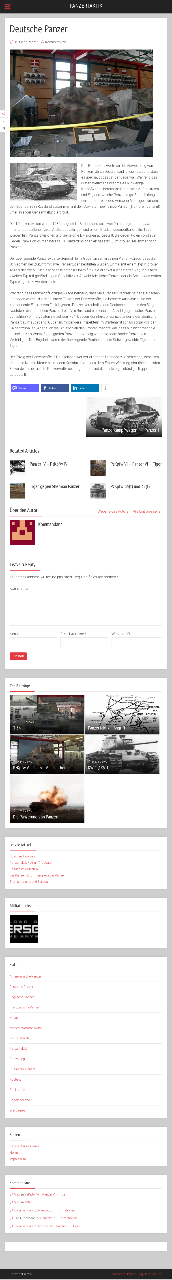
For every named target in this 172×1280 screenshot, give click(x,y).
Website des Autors (113, 511)
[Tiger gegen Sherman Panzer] (17, 491)
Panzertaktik (86, 6)
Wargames (17, 1110)
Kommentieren (55, 42)
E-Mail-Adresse (73, 634)
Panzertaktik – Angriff (106, 728)
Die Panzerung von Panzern (36, 817)
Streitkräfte (17, 1090)
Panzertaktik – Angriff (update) (31, 862)
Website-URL (122, 634)
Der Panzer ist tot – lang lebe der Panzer (37, 875)
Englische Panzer (22, 997)
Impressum (18, 1159)
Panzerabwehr (20, 1038)
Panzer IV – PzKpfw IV (48, 464)
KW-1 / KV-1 (98, 767)
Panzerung (17, 1059)
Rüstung (16, 1079)
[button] (25, 388)
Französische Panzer (25, 1007)
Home (14, 1152)
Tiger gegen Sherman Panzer (55, 486)
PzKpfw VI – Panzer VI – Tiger (136, 464)
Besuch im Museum (24, 869)
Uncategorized (20, 1100)
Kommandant (24, 1210)
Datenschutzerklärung (25, 1146)
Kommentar (19, 588)
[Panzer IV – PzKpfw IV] (17, 468)
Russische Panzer (22, 1069)
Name (16, 634)
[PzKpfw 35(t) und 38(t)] (98, 491)
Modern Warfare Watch (26, 1028)
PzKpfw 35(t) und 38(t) (130, 486)
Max (17, 1194)
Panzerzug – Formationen (56, 1210)
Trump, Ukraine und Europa (29, 881)
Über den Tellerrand (23, 856)
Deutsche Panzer (26, 42)
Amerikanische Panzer (25, 976)
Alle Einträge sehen (147, 511)
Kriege (14, 1017)
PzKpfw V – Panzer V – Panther (39, 767)
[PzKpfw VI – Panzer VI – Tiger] (98, 468)
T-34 (17, 728)
